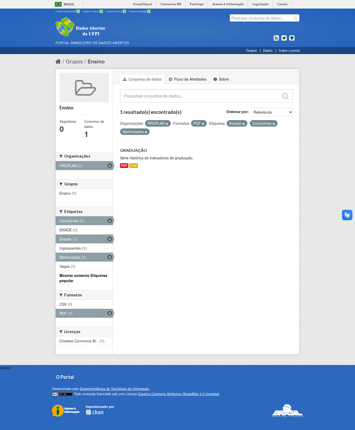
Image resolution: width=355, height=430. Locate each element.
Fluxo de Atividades (189, 79)
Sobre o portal (289, 51)
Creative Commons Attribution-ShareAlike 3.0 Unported (178, 394)
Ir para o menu (92, 11)
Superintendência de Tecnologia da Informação (114, 388)
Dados (268, 51)
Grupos (251, 51)
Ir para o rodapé (139, 11)
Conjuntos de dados (145, 79)
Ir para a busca (115, 11)
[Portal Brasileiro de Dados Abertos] (111, 27)
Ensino (96, 61)
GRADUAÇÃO (133, 150)
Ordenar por (237, 111)
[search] (295, 18)
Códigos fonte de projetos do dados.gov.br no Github (291, 40)
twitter (284, 40)
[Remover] (167, 123)
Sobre (223, 79)
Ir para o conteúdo (67, 11)
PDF (124, 165)
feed (276, 40)
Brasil (69, 4)
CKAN (94, 412)
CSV (133, 165)
